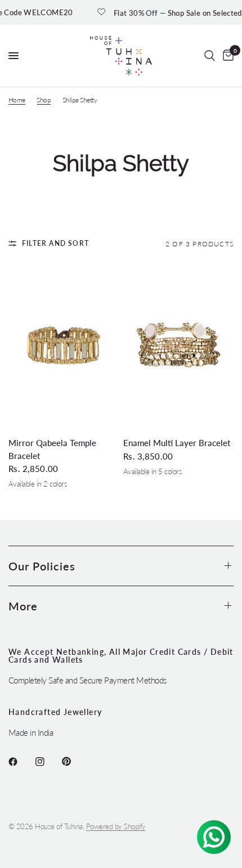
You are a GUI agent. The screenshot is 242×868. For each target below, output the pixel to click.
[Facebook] (20, 761)
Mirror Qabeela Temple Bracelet (52, 449)
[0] (226, 56)
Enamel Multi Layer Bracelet (176, 443)
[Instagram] (47, 761)
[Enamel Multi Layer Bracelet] (178, 345)
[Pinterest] (74, 761)
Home (16, 100)
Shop (44, 100)
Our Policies (41, 566)
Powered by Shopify (116, 826)
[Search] (209, 56)
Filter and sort (55, 243)
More (23, 606)
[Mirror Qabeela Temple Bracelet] (63, 345)
